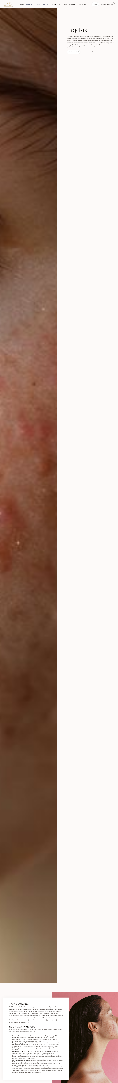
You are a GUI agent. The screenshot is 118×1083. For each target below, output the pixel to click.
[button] (30, 4)
